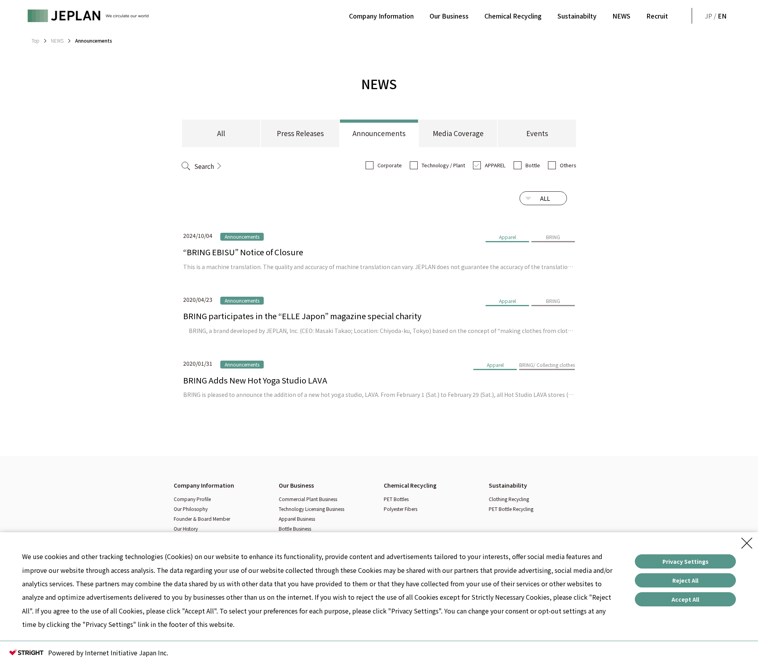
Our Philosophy (191, 508)
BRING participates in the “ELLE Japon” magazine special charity (302, 316)
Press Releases (300, 133)
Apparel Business (297, 518)
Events (537, 133)
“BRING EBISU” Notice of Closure (243, 252)
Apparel (507, 237)
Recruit (657, 16)
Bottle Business (295, 528)
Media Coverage (458, 133)
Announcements (379, 133)
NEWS (621, 16)
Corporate (389, 165)
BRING (553, 237)
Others (568, 165)
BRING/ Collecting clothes (547, 364)
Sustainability (508, 485)
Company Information (381, 16)
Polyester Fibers (400, 508)
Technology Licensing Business (311, 508)
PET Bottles (396, 499)
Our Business (449, 16)
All (221, 133)
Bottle (532, 165)
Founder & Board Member (202, 518)
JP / (715, 16)
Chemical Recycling (513, 16)
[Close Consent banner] (747, 543)
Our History (186, 528)
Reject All (685, 580)
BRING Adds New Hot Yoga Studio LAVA (255, 380)
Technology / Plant (443, 165)
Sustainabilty (577, 16)
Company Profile (192, 499)
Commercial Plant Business (308, 499)
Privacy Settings (685, 561)
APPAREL (495, 165)
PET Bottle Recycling (511, 508)
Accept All (685, 599)
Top (35, 40)
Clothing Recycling (509, 499)
